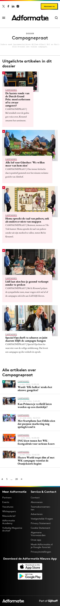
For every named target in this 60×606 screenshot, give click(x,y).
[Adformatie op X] (3, 6)
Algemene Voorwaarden (38, 534)
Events (5, 502)
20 (16, 479)
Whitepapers (9, 511)
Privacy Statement (41, 523)
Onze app (36, 539)
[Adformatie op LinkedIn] (13, 6)
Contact (35, 497)
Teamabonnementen (41, 508)
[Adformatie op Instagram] (18, 6)
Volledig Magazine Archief (12, 529)
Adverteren (37, 514)
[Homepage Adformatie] (30, 18)
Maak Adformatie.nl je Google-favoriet (42, 546)
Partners (7, 497)
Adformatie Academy (8, 522)
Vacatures (7, 506)
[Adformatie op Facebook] (8, 6)
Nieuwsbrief (8, 515)
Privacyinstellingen (41, 551)
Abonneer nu (49, 6)
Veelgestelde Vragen (42, 518)
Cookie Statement (40, 527)
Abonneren (37, 502)
